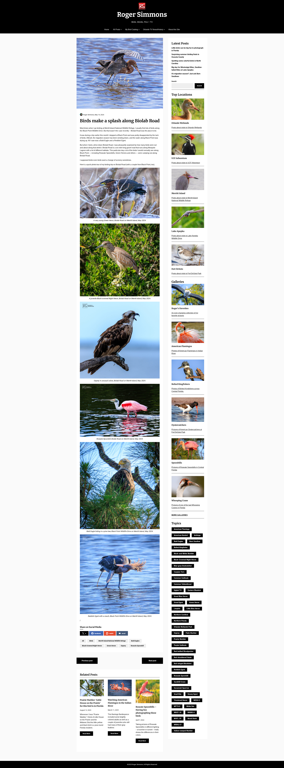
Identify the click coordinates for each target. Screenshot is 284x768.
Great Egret (178, 602)
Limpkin (177, 609)
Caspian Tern (179, 572)
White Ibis (190, 706)
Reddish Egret (179, 670)
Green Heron (111, 646)
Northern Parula (180, 621)
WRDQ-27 (177, 725)
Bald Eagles (135, 641)
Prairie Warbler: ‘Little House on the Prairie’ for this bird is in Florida (91, 703)
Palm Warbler (191, 633)
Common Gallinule (181, 578)
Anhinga (197, 535)
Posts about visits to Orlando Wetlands (187, 127)
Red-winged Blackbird (182, 663)
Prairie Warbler (180, 639)
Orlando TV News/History (153, 29)
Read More (86, 733)
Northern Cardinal (181, 615)
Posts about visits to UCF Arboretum (186, 163)
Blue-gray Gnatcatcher (183, 566)
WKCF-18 (177, 712)
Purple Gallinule (180, 645)
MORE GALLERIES (180, 515)
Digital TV (177, 590)
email (123, 633)
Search (174, 81)
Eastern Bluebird (194, 590)
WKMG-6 (191, 712)
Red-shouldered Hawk (183, 657)
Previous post (87, 661)
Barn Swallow (194, 541)
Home (106, 29)
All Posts (116, 29)
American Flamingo (181, 529)
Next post (152, 661)
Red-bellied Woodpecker (183, 651)
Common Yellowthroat (182, 584)
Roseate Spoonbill (137, 646)
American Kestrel (181, 535)
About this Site (174, 29)
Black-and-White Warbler (184, 554)
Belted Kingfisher (181, 547)
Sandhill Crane (179, 682)
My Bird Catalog (131, 29)
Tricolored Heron (180, 700)
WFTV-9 (177, 706)
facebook (97, 633)
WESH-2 (196, 700)
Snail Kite (177, 694)
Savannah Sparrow (181, 688)
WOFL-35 (177, 718)
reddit (111, 633)
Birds (91, 641)
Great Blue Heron (181, 596)
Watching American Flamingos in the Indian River (119, 703)
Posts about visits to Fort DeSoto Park (186, 273)
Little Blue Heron (193, 609)
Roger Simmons (142, 15)
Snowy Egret (193, 694)
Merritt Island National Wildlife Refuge (112, 641)
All (83, 641)
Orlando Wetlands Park (183, 627)
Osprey (123, 646)
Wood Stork (192, 718)
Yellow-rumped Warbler (183, 731)
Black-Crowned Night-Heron (92, 646)
